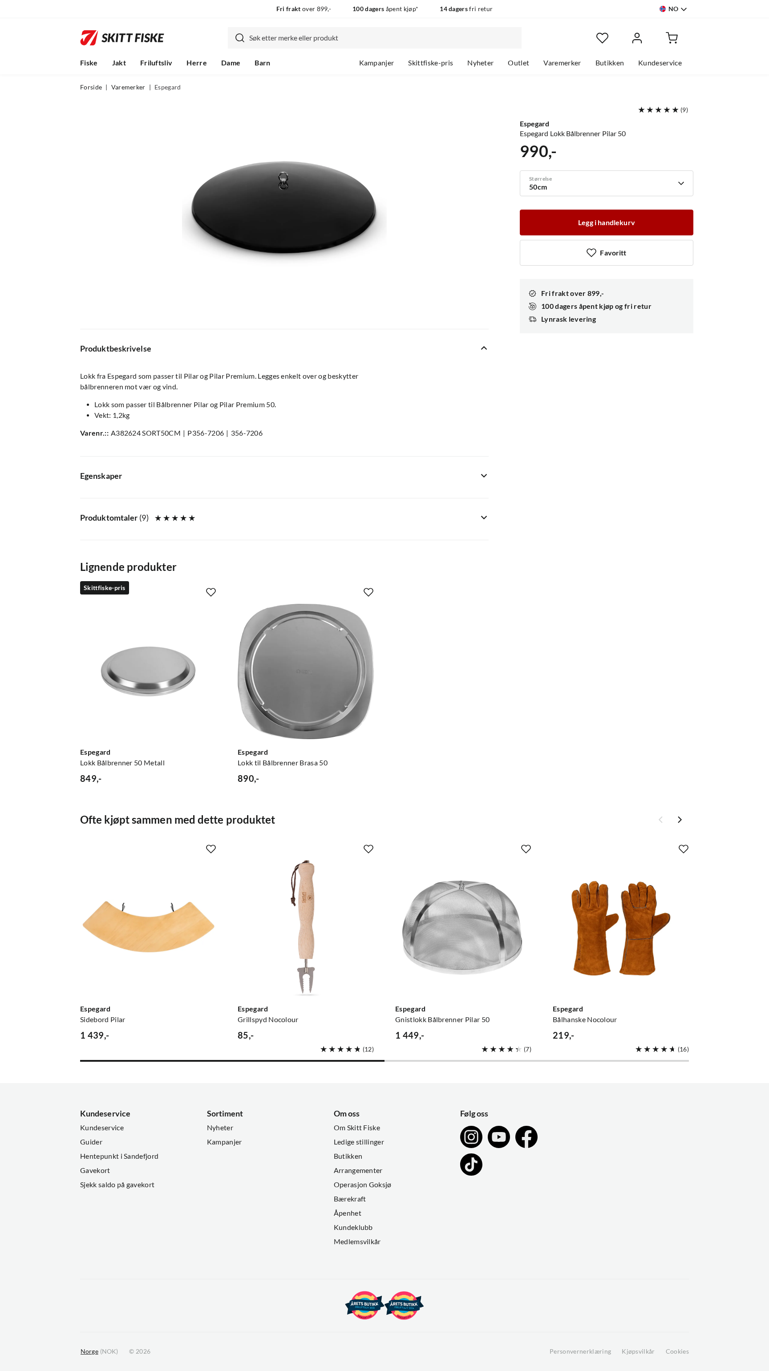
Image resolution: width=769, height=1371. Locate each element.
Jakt (119, 63)
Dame (230, 63)
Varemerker (562, 63)
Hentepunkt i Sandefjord (119, 1156)
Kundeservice (660, 63)
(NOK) (99, 1351)
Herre (196, 63)
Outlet (518, 63)
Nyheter (480, 63)
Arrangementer (358, 1170)
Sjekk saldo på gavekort (117, 1185)
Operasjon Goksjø (363, 1185)
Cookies (677, 1351)
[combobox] (375, 38)
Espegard (167, 87)
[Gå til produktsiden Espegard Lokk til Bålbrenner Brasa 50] (306, 671)
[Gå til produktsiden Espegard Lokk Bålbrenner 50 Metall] (148, 671)
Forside (91, 87)
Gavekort (95, 1170)
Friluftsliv (156, 63)
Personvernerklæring (580, 1351)
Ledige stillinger (359, 1142)
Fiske (89, 63)
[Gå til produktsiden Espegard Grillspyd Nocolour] (306, 928)
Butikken (609, 63)
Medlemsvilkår (357, 1242)
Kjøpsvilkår (638, 1351)
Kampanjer (376, 63)
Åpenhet (347, 1213)
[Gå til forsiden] (122, 37)
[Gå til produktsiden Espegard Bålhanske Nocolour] (621, 928)
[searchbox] (383, 38)
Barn (262, 63)
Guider (91, 1142)
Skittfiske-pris (430, 63)
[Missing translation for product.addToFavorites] (211, 592)
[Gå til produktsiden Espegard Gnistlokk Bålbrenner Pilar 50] (463, 928)
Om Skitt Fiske (357, 1128)
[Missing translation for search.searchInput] (236, 37)
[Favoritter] (602, 38)
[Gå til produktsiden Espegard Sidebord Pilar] (148, 928)
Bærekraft (350, 1199)
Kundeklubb (353, 1227)
